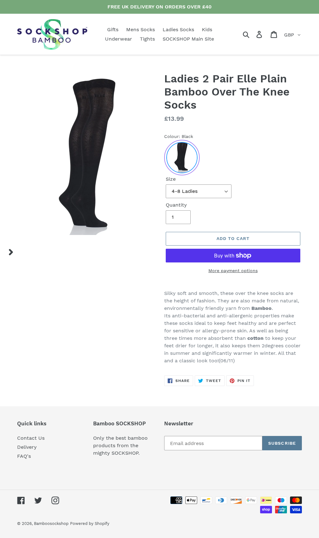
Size (171, 179)
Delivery (27, 447)
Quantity (176, 205)
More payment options (233, 270)
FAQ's (24, 456)
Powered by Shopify (89, 523)
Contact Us (31, 438)
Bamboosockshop (51, 523)
